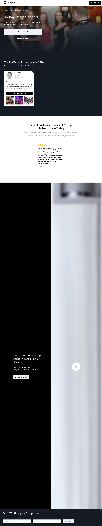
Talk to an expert (23, 39)
